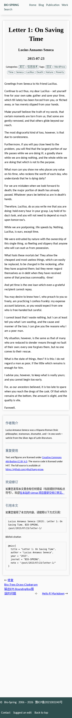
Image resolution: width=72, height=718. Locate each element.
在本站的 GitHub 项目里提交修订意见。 (42, 493)
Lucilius (30, 72)
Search (8, 9)
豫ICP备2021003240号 (49, 702)
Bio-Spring (10, 702)
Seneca (20, 72)
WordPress (59, 67)
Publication (52, 5)
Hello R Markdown (53, 593)
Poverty (60, 72)
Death (40, 72)
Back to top (41, 712)
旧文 (49, 67)
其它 (22, 67)
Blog (41, 5)
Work (65, 5)
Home (32, 5)
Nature (49, 72)
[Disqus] (36, 645)
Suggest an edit (22, 712)
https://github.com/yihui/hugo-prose (24, 469)
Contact (5, 712)
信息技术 (32, 67)
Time (10, 72)
